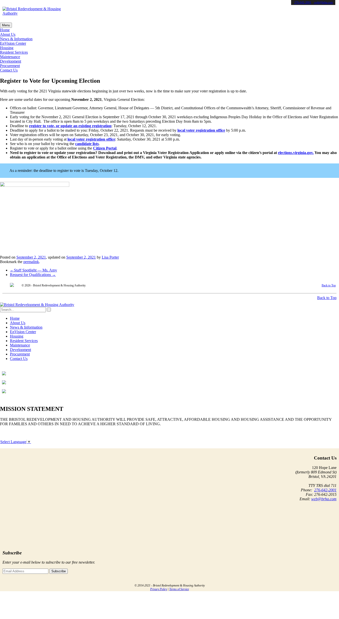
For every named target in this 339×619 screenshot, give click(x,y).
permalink (31, 262)
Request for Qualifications (33, 274)
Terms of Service (179, 589)
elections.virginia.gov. (296, 153)
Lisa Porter (110, 257)
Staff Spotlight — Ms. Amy (33, 270)
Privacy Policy (158, 589)
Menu (6, 25)
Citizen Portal (104, 148)
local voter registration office (201, 130)
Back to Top (329, 285)
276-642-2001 (302, 2)
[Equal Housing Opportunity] (12, 285)
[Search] (49, 309)
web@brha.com (323, 2)
